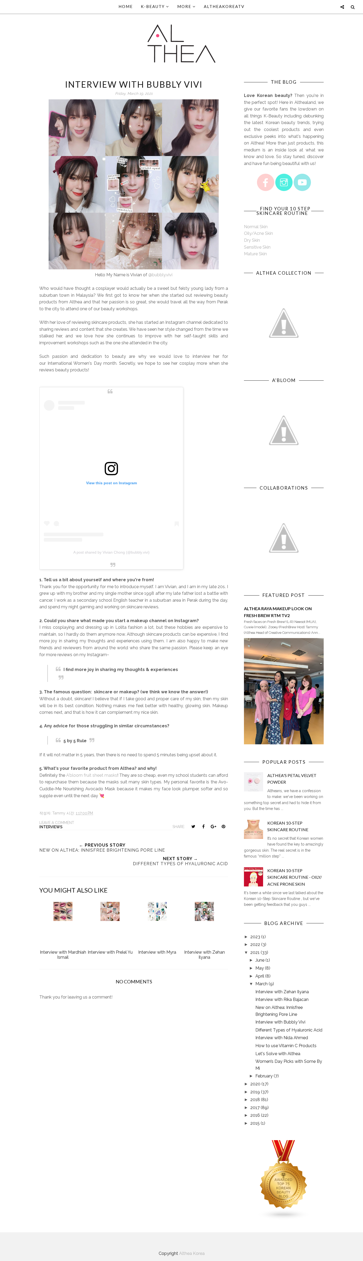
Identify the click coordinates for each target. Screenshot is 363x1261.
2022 (255, 944)
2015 (255, 1123)
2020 (255, 1083)
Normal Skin (256, 226)
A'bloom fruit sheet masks (91, 775)
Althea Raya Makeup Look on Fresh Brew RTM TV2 (278, 612)
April (259, 976)
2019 (255, 1091)
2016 (255, 1115)
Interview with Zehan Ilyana (282, 991)
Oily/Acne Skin (258, 233)
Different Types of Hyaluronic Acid (288, 1030)
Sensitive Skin (257, 247)
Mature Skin (255, 253)
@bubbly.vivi (160, 274)
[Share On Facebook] (203, 826)
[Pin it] (223, 826)
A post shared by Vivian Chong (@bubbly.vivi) (111, 552)
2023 (255, 936)
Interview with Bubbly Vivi (280, 1022)
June (259, 960)
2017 (255, 1107)
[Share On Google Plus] (213, 826)
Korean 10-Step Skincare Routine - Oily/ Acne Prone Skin (294, 877)
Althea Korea (192, 1253)
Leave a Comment (56, 823)
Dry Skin (252, 240)
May (259, 968)
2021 (255, 952)
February (264, 1076)
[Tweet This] (193, 826)
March (261, 983)
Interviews (50, 827)
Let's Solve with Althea (277, 1053)
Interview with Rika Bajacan (282, 999)
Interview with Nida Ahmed (281, 1037)
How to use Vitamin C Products (285, 1045)
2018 (255, 1099)
